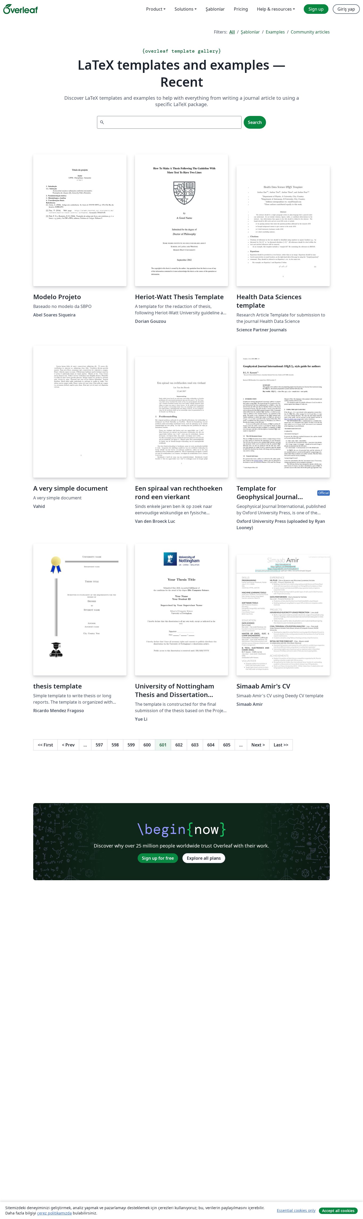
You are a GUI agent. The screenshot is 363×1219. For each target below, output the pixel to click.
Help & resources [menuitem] (274, 9)
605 (226, 745)
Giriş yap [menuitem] (346, 9)
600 (147, 745)
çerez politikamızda (54, 1213)
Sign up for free (158, 858)
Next (258, 745)
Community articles (310, 32)
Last (281, 745)
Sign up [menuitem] (316, 9)
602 (179, 745)
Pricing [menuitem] (241, 9)
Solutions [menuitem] (184, 9)
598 (115, 745)
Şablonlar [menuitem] (215, 9)
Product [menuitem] (154, 9)
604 (210, 745)
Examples (275, 32)
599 (131, 745)
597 (99, 745)
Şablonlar (250, 32)
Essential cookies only (296, 1210)
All (232, 32)
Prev (68, 745)
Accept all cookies (338, 1210)
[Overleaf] (20, 9)
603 (195, 745)
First (45, 745)
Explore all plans (204, 858)
